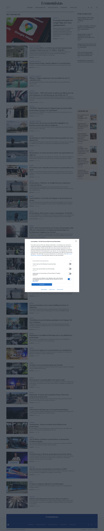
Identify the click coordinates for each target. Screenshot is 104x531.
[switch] (69, 264)
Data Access (52, 289)
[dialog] (52, 265)
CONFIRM (41, 284)
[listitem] (52, 261)
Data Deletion (44, 289)
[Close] (76, 241)
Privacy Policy (60, 289)
